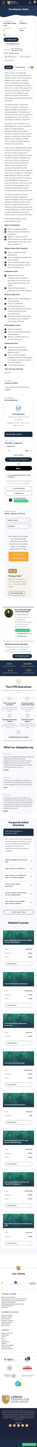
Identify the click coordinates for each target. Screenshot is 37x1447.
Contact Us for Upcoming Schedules (18, 556)
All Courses (4, 1307)
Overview (9, 67)
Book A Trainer (5, 1318)
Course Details (18, 964)
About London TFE (6, 1333)
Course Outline (20, 67)
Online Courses (5, 1324)
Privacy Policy (5, 1342)
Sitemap (3, 1343)
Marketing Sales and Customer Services (12, 1304)
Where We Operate (7, 1348)
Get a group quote (22, 656)
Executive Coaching (7, 1320)
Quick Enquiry (19, 493)
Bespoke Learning (6, 1317)
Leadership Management (8, 1302)
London (3, 1340)
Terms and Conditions (7, 1345)
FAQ (2, 1338)
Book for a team (17, 593)
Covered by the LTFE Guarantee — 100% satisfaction (19, 476)
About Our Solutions (7, 1315)
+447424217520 (22, 636)
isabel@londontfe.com (24, 633)
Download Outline (19, 488)
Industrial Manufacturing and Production (12, 1300)
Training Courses (6, 1347)
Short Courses (5, 1325)
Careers (3, 1336)
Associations (5, 1335)
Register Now (12, 40)
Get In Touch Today (18, 912)
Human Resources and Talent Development (13, 1299)
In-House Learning (6, 1322)
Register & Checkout (20, 459)
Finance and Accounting (8, 1297)
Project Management (7, 1306)
